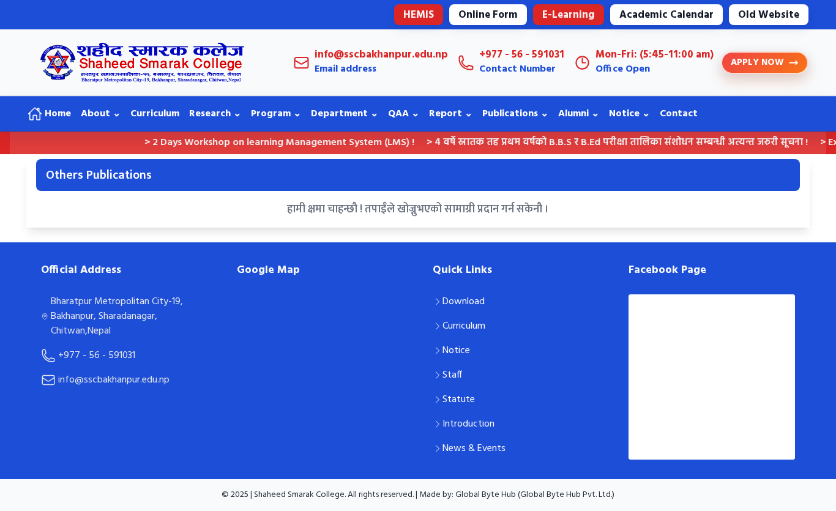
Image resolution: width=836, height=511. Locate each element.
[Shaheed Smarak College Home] (149, 62)
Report (450, 114)
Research (215, 114)
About (101, 114)
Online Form (488, 15)
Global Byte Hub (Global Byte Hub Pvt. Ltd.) (534, 495)
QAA (403, 114)
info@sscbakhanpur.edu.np (114, 380)
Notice (629, 114)
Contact (679, 114)
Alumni (578, 114)
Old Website (768, 15)
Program (276, 114)
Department (344, 114)
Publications (515, 114)
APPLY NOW (757, 62)
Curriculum (154, 114)
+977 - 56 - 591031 (96, 355)
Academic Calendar (666, 15)
